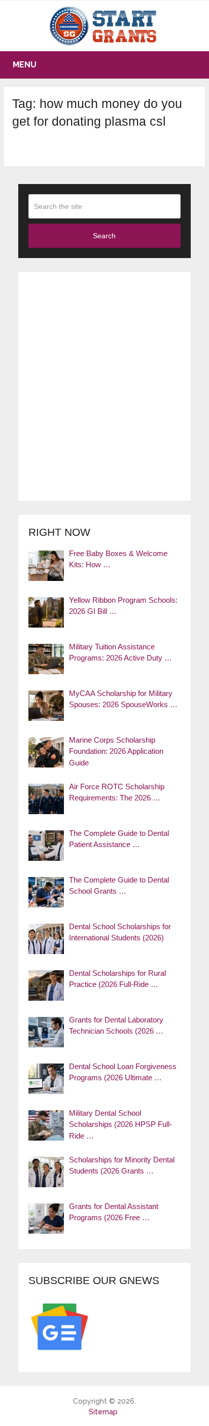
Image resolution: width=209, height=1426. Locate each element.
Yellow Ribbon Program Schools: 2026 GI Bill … (123, 606)
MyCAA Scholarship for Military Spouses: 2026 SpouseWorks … (123, 699)
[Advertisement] (104, 386)
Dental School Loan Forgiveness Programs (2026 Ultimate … (123, 1072)
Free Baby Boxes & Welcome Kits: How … (118, 559)
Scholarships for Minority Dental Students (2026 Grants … (122, 1165)
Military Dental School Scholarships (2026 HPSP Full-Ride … (120, 1124)
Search (104, 236)
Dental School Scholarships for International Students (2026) (120, 932)
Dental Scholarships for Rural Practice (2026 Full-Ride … (117, 979)
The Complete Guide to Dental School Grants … (119, 885)
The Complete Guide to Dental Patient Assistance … (119, 839)
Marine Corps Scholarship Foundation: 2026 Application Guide (116, 751)
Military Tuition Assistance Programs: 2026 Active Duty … (120, 652)
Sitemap (103, 1412)
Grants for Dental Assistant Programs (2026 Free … (113, 1212)
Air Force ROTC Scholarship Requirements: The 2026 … (116, 792)
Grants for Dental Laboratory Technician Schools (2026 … (116, 1025)
